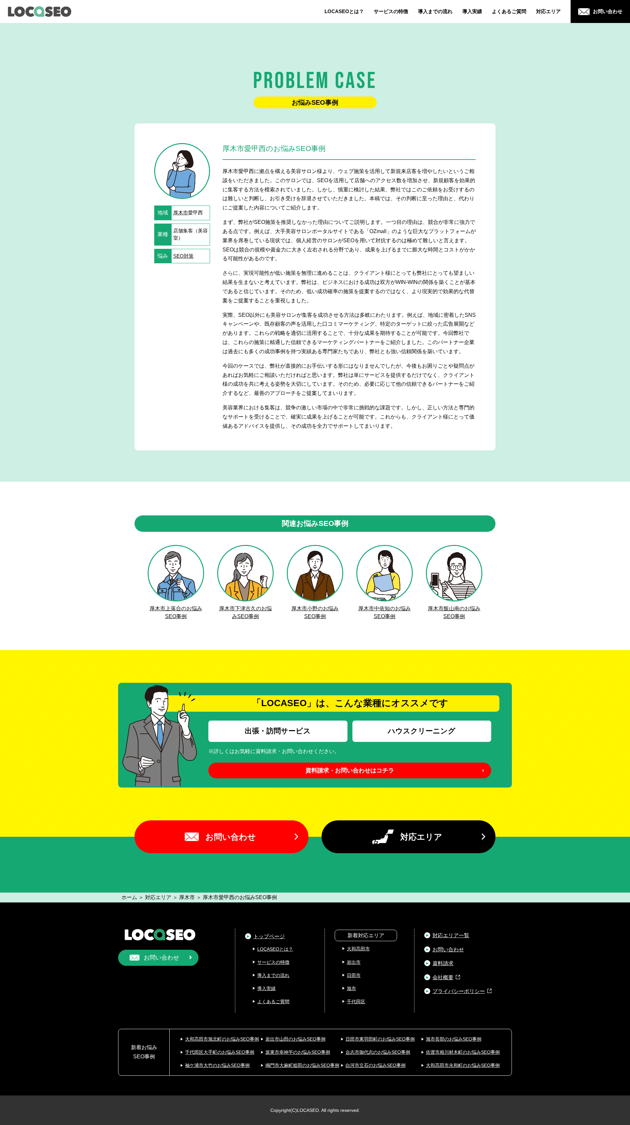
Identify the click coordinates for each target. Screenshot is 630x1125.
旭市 (351, 988)
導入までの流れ (435, 11)
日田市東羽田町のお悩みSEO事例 (380, 1039)
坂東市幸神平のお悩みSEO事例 (297, 1052)
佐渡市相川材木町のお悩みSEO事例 (463, 1052)
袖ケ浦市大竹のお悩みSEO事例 (217, 1065)
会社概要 (442, 977)
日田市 (354, 975)
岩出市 (354, 962)
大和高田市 (358, 948)
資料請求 (442, 963)
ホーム (129, 897)
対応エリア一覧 (450, 935)
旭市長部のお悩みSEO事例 (453, 1039)
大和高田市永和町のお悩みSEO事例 (463, 1065)
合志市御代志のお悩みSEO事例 (378, 1052)
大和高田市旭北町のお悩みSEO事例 (222, 1039)
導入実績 (472, 11)
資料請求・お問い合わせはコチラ (349, 770)
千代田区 (356, 1001)
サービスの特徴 (391, 11)
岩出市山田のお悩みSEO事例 (295, 1039)
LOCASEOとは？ (344, 11)
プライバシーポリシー (458, 991)
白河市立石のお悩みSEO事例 (376, 1065)
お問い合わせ (230, 836)
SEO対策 (183, 256)
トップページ (269, 936)
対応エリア (548, 11)
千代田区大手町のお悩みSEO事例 (219, 1052)
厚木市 (180, 212)
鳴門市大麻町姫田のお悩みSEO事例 (302, 1065)
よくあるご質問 (509, 11)
